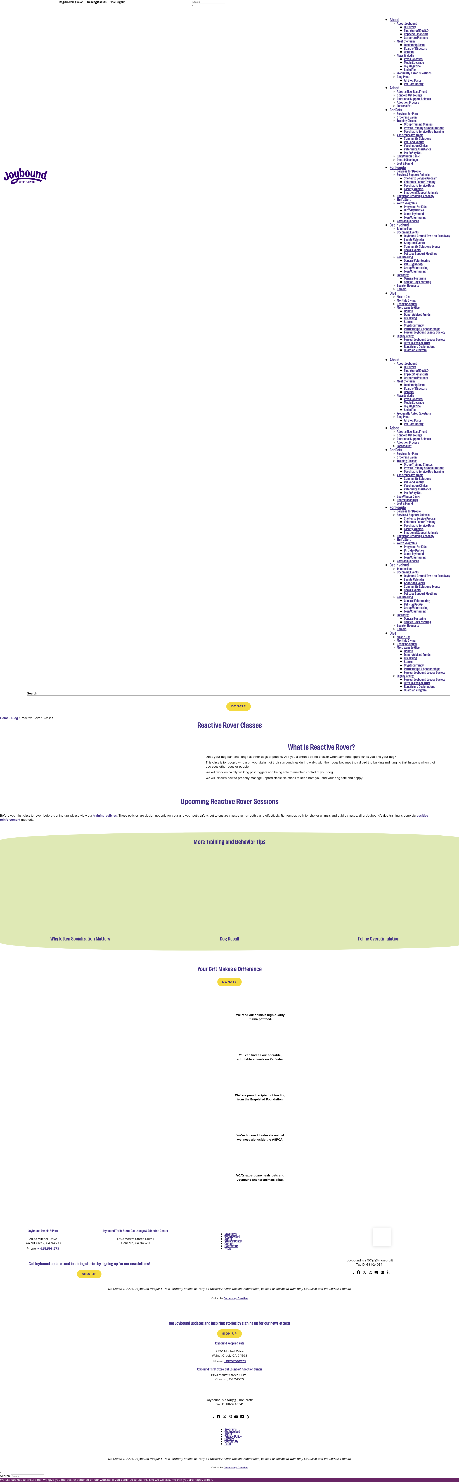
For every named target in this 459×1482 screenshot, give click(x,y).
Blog (14, 718)
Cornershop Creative (236, 1298)
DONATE (238, 706)
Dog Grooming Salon (71, 2)
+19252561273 (48, 1248)
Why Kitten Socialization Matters (80, 938)
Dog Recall (229, 938)
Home (4, 718)
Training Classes (97, 2)
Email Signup (117, 2)
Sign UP (89, 1274)
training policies (105, 815)
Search (32, 693)
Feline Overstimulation (378, 938)
